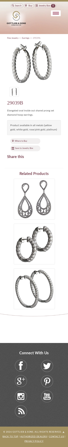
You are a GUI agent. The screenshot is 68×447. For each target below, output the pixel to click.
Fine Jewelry (13, 38)
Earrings (25, 38)
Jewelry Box (44, 6)
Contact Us (56, 437)
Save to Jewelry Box (24, 148)
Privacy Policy (34, 441)
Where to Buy (21, 141)
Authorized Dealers (33, 437)
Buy (30, 6)
